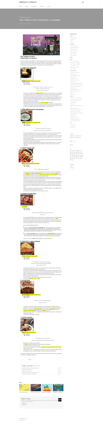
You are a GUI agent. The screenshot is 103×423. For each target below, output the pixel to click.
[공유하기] (24, 359)
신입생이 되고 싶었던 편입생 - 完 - (76, 119)
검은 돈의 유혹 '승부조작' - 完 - (75, 108)
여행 (72, 155)
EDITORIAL (24, 365)
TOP (83, 419)
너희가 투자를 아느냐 (74, 102)
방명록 (26, 6)
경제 (72, 156)
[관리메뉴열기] (101, 2)
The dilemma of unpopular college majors (30, 372)
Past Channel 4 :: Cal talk (75, 67)
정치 (79, 153)
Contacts (72, 42)
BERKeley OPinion (79, 152)
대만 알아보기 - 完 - (74, 116)
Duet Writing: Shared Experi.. (76, 120)
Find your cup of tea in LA (27, 369)
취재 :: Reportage (73, 55)
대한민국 (76, 153)
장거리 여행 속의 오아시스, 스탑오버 (28, 373)
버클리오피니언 (76, 156)
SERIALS (71, 96)
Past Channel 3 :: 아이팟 (74, 65)
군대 (80, 156)
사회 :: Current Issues (74, 46)
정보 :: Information (30, 365)
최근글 (71, 141)
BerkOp (81, 153)
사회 (70, 155)
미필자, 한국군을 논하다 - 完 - (75, 91)
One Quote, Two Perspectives (76, 97)
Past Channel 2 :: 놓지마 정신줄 (76, 64)
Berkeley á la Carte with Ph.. (75, 111)
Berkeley (81, 155)
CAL (71, 122)
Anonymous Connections (75, 72)
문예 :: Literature (73, 52)
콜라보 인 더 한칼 (73, 77)
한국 (72, 159)
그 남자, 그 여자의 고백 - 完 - (75, 80)
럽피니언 (72, 92)
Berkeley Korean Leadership (76, 86)
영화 (74, 150)
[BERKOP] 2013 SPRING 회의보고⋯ (76, 135)
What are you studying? (26, 370)
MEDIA (71, 57)
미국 (70, 159)
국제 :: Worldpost (73, 49)
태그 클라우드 (34, 6)
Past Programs (73, 68)
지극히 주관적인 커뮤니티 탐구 (75, 100)
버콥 (78, 155)
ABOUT (71, 36)
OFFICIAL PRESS (73, 70)
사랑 (72, 150)
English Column (72, 158)
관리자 (48, 6)
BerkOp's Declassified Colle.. (76, 75)
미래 (76, 155)
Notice (72, 40)
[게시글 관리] (25, 359)
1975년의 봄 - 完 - (73, 114)
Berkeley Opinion (74, 37)
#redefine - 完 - (73, 81)
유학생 (81, 158)
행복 (70, 153)
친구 (81, 150)
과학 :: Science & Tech (74, 50)
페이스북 (71, 152)
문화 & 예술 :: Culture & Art (75, 47)
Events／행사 (73, 127)
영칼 (78, 158)
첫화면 (20, 6)
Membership (73, 39)
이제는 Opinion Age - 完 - (75, 117)
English (73, 153)
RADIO (71, 59)
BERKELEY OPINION (28, 2)
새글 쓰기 (42, 6)
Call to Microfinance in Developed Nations (30, 367)
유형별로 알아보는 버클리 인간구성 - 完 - (77, 83)
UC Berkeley (77, 150)
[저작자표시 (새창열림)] (32, 359)
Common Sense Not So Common (76, 99)
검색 (80, 2)
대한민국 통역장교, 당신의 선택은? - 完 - (77, 109)
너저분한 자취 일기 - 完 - (74, 78)
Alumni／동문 (73, 124)
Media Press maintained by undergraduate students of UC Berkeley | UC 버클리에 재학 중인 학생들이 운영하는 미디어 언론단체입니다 (39, 401)
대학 (76, 158)
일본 (82, 156)
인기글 (74, 141)
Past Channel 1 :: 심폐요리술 (75, 62)
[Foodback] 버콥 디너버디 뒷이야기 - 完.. (77, 84)
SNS (70, 156)
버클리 (74, 152)
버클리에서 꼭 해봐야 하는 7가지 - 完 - (76, 89)
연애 (74, 155)
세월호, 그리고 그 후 (73, 94)
